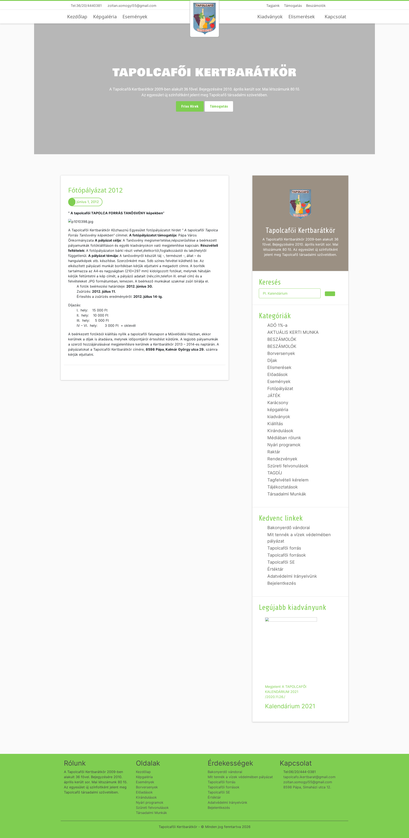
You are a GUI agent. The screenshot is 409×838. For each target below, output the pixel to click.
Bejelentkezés (281, 583)
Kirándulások (280, 430)
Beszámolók (316, 5)
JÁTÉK (273, 395)
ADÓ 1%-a (277, 325)
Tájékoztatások (282, 487)
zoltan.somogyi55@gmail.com (131, 5)
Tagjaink (273, 5)
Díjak (272, 360)
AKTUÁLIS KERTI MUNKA (293, 332)
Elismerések (301, 16)
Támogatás (293, 5)
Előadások (277, 374)
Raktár (273, 451)
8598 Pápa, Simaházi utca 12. (306, 787)
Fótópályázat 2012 (95, 190)
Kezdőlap (77, 16)
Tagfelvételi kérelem (287, 479)
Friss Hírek (190, 106)
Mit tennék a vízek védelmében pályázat (240, 777)
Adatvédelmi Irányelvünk (292, 576)
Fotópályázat (280, 388)
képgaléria (277, 409)
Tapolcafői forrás (284, 548)
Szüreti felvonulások (287, 465)
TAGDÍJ (274, 472)
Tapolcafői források (286, 555)
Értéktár (275, 569)
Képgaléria (105, 16)
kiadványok (278, 416)
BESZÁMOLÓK (281, 339)
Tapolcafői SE (281, 562)
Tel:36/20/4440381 (86, 5)
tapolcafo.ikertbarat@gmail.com (309, 777)
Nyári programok (284, 444)
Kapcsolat (335, 16)
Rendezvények (282, 458)
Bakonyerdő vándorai (288, 527)
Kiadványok (270, 16)
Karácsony (277, 402)
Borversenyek (281, 353)
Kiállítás (275, 423)
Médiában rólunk (284, 437)
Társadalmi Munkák (286, 494)
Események (134, 16)
